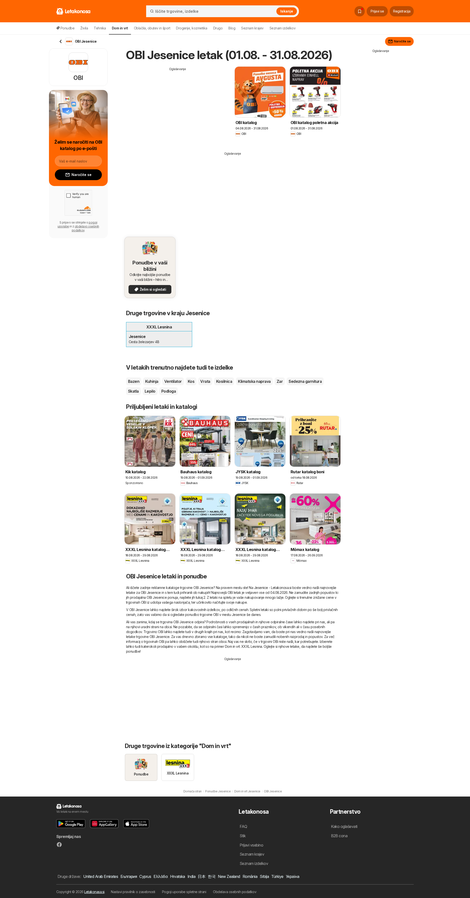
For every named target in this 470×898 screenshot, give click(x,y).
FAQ (243, 826)
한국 (211, 876)
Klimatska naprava (254, 381)
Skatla (133, 391)
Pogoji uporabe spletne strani (184, 892)
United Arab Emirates (100, 876)
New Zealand (229, 876)
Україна (292, 876)
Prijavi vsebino (251, 845)
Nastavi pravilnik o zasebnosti (133, 892)
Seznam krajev (252, 28)
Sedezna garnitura (305, 381)
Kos (191, 381)
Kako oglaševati (344, 826)
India (191, 876)
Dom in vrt (232, 646)
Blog (231, 28)
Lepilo (150, 391)
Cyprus (145, 876)
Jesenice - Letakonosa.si (273, 588)
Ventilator (173, 381)
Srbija (264, 876)
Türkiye (277, 876)
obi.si (168, 627)
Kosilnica (224, 381)
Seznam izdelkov (282, 28)
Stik (243, 835)
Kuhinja (151, 381)
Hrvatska (177, 876)
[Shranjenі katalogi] (359, 11)
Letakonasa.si (94, 892)
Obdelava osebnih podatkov (234, 892)
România (250, 876)
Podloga (168, 391)
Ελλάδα (160, 876)
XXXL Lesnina (251, 646)
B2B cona (339, 835)
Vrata (205, 381)
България (128, 876)
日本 (201, 876)
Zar (280, 381)
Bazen (133, 381)
